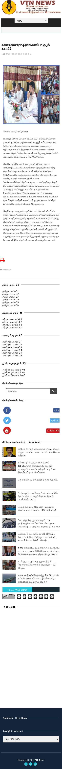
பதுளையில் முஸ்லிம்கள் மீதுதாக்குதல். (38, 479)
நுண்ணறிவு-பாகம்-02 (13, 372)
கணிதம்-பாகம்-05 (12, 352)
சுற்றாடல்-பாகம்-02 (12, 322)
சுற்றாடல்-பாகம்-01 (12, 319)
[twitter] (35, 764)
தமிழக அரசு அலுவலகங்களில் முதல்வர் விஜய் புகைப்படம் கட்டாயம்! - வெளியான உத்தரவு (39, 452)
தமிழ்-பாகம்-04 (10, 299)
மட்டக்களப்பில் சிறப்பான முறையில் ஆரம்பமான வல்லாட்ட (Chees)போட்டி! (37, 508)
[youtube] (30, 764)
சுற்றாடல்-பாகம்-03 (12, 324)
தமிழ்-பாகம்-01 (10, 291)
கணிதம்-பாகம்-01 (12, 341)
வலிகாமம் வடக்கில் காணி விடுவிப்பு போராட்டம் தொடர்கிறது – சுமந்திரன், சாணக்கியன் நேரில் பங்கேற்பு (37, 537)
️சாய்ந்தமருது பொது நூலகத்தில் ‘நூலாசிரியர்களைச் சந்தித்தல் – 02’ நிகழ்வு (37, 564)
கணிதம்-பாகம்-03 (12, 347)
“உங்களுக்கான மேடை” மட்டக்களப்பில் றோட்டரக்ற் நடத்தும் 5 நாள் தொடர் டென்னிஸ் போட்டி (38, 496)
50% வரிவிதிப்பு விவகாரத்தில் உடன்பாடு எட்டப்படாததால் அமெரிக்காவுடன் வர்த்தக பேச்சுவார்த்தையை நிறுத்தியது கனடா (40, 551)
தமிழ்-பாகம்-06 (10, 305)
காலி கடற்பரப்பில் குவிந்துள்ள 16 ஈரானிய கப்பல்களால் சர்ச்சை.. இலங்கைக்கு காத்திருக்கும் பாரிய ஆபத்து (39, 578)
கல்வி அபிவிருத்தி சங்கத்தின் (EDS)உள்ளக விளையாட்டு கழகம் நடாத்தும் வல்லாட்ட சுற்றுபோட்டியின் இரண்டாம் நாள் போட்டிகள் (36, 467)
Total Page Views (17, 589)
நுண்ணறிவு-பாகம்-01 (13, 369)
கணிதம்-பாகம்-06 (12, 355)
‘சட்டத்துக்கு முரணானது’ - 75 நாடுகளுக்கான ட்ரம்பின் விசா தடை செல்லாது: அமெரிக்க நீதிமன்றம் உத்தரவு (39, 523)
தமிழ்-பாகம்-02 (10, 293)
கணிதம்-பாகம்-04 (12, 350)
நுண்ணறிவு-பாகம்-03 (13, 375)
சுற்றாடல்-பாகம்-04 (12, 327)
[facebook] (26, 764)
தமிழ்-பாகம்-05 (10, 302)
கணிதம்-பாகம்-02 (12, 344)
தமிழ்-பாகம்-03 (10, 296)
